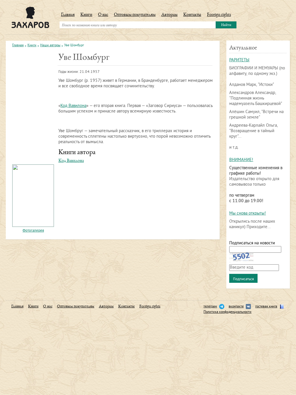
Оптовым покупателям (135, 15)
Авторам (169, 15)
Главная (68, 15)
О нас (103, 15)
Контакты (192, 15)
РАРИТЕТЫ (239, 60)
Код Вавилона (73, 106)
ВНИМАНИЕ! (241, 160)
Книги (86, 15)
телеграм (210, 306)
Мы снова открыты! (247, 213)
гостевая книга (266, 306)
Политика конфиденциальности (227, 312)
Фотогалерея (33, 230)
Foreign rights (219, 15)
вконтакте (236, 306)
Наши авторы (50, 45)
